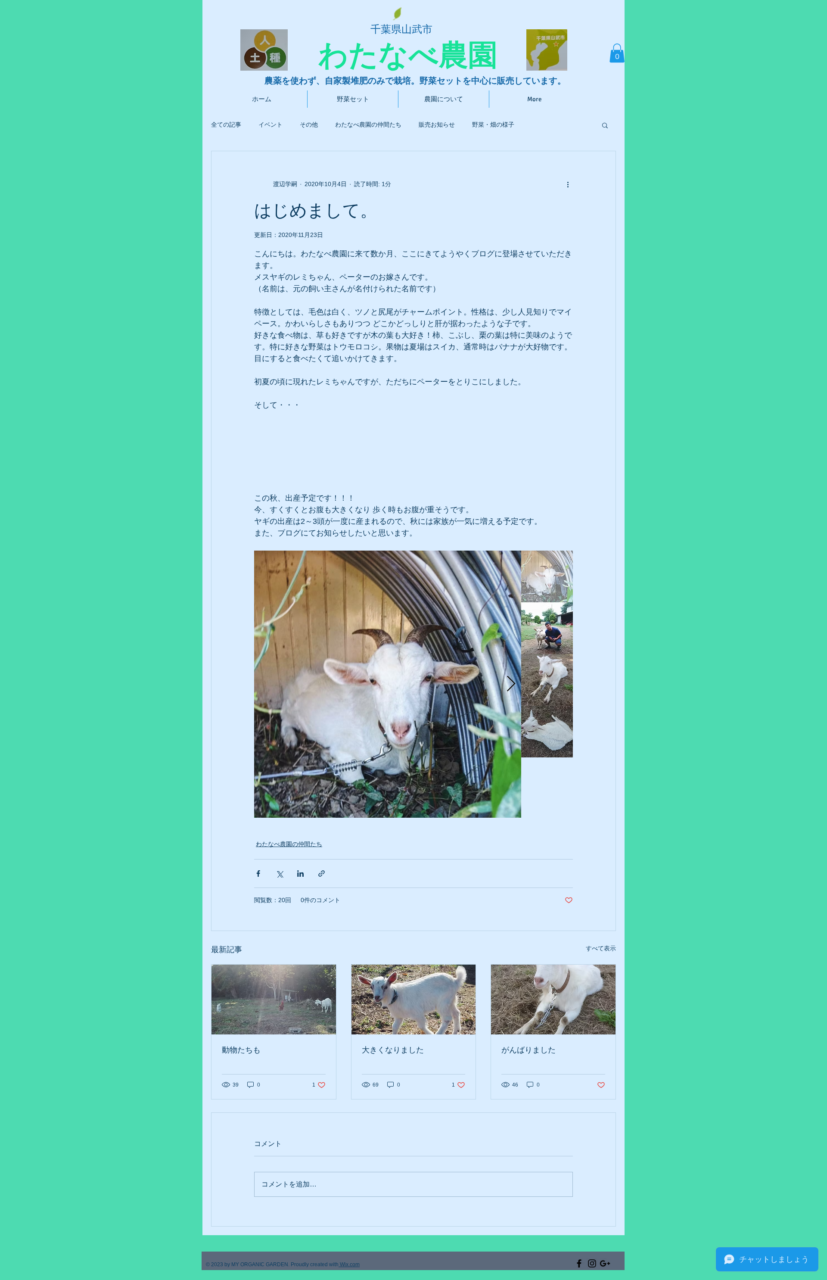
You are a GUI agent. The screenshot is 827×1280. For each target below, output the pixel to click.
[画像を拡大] (387, 684)
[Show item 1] (547, 576)
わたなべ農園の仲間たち (368, 124)
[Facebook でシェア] (258, 873)
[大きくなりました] (413, 999)
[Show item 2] (547, 628)
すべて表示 (601, 948)
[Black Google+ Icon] (605, 1263)
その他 (309, 124)
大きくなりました (393, 1050)
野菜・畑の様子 (493, 124)
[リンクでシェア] (321, 873)
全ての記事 (226, 124)
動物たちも (241, 1050)
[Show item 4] (547, 731)
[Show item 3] (547, 680)
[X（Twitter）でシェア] (279, 873)
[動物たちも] (273, 999)
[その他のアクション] (568, 184)
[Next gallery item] (511, 684)
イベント (270, 124)
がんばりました (528, 1050)
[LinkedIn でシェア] (300, 873)
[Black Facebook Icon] (579, 1263)
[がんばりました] (553, 999)
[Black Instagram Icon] (592, 1263)
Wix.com (349, 1264)
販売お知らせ (437, 124)
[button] (617, 53)
